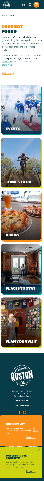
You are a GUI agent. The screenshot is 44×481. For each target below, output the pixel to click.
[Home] (7, 4)
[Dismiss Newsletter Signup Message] (39, 450)
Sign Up (29, 471)
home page (7, 62)
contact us (7, 65)
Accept (29, 437)
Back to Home (8, 73)
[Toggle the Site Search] (30, 4)
